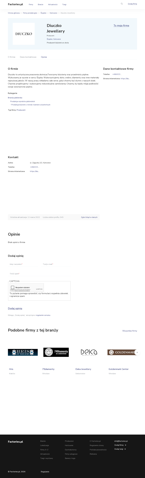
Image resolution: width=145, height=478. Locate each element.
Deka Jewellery (83, 369)
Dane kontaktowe (28, 57)
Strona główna (14, 13)
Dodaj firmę (132, 4)
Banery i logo (70, 458)
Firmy (31, 4)
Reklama (93, 454)
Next (137, 352)
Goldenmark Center (119, 369)
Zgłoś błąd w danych (89, 217)
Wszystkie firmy (129, 330)
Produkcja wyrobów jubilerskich (22, 101)
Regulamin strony (97, 445)
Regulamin (45, 471)
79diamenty (48, 369)
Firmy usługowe (71, 454)
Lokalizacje (44, 445)
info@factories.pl (121, 441)
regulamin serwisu (43, 315)
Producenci (69, 441)
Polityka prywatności (98, 449)
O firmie (11, 57)
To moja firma (121, 25)
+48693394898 (37, 167)
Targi (64, 4)
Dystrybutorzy (70, 449)
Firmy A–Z (44, 449)
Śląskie (43, 13)
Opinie (44, 57)
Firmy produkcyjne (30, 13)
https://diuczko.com (37, 171)
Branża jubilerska (15, 97)
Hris (11, 369)
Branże (40, 4)
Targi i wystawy (46, 458)
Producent (21, 110)
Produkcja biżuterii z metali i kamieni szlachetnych (30, 104)
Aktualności (52, 4)
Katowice (53, 13)
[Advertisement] (54, 130)
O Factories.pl (95, 441)
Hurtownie (69, 445)
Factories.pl (15, 4)
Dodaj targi (118, 449)
